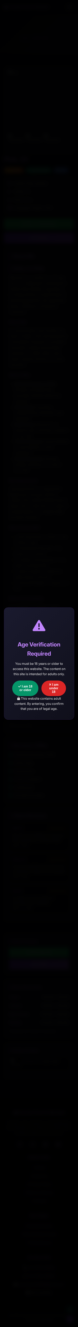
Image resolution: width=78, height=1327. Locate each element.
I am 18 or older (25, 688)
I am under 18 (53, 688)
